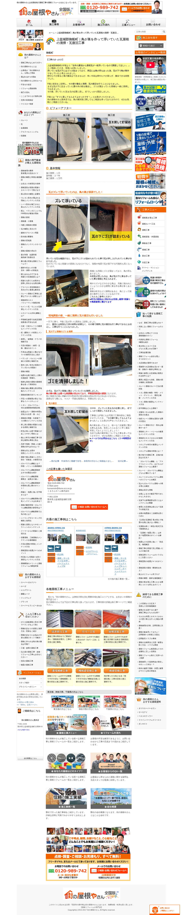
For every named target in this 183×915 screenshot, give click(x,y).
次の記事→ (123, 461)
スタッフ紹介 (24, 683)
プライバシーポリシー (27, 687)
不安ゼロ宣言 (26, 85)
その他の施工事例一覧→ (119, 579)
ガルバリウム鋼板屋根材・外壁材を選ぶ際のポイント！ (31, 485)
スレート (24, 120)
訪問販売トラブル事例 (147, 638)
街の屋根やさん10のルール (31, 81)
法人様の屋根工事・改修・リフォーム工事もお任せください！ (31, 654)
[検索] (164, 32)
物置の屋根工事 (27, 665)
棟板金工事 (146, 243)
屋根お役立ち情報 (146, 490)
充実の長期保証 (27, 100)
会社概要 (22, 679)
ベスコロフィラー (146, 716)
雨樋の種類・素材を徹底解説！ (151, 578)
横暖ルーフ (25, 594)
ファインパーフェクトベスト (150, 720)
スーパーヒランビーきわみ (31, 606)
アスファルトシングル (29, 132)
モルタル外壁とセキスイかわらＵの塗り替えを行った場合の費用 (151, 619)
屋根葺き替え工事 (149, 218)
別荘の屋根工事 (27, 661)
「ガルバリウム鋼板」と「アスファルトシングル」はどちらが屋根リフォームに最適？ (151, 464)
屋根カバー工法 (148, 224)
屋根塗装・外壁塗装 (150, 237)
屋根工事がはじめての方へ (31, 63)
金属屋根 (24, 128)
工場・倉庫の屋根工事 (29, 648)
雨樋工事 (146, 250)
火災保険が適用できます (148, 363)
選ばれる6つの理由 (28, 77)
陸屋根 (23, 136)
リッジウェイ (26, 598)
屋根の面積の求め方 (29, 251)
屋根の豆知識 (26, 240)
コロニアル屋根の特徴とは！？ (151, 451)
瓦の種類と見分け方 (29, 229)
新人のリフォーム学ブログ (149, 574)
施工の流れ (25, 92)
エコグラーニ (26, 590)
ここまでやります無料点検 (31, 96)
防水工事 (146, 256)
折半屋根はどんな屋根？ (148, 408)
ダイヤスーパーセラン (147, 708)
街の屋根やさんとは (29, 66)
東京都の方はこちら (62, 709)
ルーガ (23, 586)
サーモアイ (143, 712)
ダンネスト (143, 724)
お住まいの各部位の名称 (30, 184)
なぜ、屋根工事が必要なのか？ (151, 323)
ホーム (52, 33)
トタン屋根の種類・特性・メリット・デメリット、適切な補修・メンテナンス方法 (151, 395)
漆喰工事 (146, 230)
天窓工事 (146, 262)
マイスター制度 (27, 104)
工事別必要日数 (145, 352)
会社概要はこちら (30, 758)
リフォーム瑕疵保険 (29, 88)
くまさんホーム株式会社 (58, 491)
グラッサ (24, 602)
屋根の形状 (25, 217)
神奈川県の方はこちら (89, 709)
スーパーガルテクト (29, 582)
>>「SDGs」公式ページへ (27, 705)
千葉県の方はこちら (115, 709)
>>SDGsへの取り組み (25, 702)
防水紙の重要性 (27, 237)
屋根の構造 (25, 371)
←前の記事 (54, 461)
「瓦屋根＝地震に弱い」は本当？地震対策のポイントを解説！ (150, 535)
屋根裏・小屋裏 (27, 221)
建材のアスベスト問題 (29, 233)
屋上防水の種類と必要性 (30, 194)
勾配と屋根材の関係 (29, 225)
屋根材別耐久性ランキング (31, 395)
